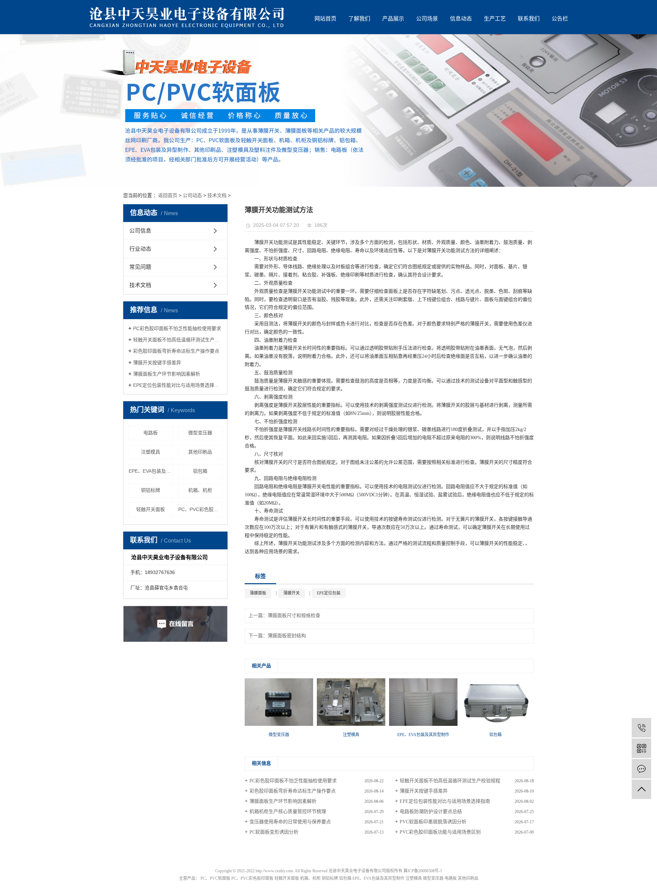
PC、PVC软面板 (215, 878)
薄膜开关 (291, 593)
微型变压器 (200, 432)
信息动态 (461, 19)
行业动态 (140, 249)
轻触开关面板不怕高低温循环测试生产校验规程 (177, 339)
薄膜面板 (258, 593)
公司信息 (140, 231)
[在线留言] (641, 769)
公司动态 (192, 195)
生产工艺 (495, 19)
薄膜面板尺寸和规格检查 (294, 615)
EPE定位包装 (328, 593)
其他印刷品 (200, 452)
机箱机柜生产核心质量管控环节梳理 (287, 811)
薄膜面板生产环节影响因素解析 (166, 374)
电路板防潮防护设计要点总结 (431, 811)
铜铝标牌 (150, 490)
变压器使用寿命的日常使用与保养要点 (290, 821)
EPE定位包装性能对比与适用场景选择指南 (177, 385)
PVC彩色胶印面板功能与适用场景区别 (440, 832)
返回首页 (167, 195)
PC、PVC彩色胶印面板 (200, 509)
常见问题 (140, 267)
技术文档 (217, 195)
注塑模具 (150, 452)
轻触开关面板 (150, 509)
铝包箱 (200, 471)
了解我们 (359, 19)
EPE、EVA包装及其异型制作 (151, 471)
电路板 (150, 432)
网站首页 (325, 19)
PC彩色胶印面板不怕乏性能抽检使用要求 (177, 328)
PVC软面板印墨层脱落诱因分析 (433, 821)
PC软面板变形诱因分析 (273, 832)
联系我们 (529, 19)
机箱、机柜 (200, 490)
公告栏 (560, 19)
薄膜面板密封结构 (287, 635)
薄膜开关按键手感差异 (157, 362)
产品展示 (393, 19)
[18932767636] (641, 727)
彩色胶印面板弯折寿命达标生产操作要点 (176, 351)
